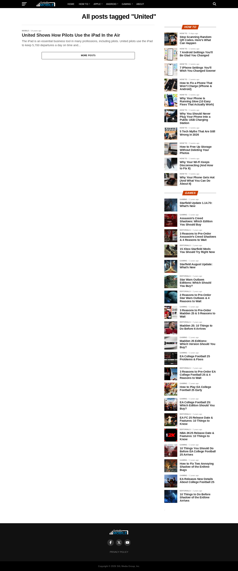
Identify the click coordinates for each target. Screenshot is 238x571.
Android (111, 4)
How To (83, 4)
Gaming (126, 4)
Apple (97, 4)
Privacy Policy (119, 552)
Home (71, 4)
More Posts (88, 55)
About (140, 4)
